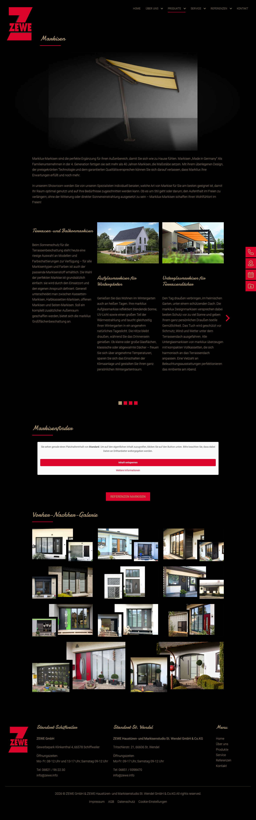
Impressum (97, 801)
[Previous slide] (28, 318)
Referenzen (219, 8)
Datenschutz (126, 801)
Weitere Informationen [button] (128, 470)
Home (137, 8)
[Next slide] (227, 318)
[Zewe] (20, 23)
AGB (111, 801)
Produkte (174, 8)
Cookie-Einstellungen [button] (152, 801)
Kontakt (242, 8)
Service (196, 8)
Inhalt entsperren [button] (128, 462)
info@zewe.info (47, 775)
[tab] (120, 403)
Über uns (152, 8)
